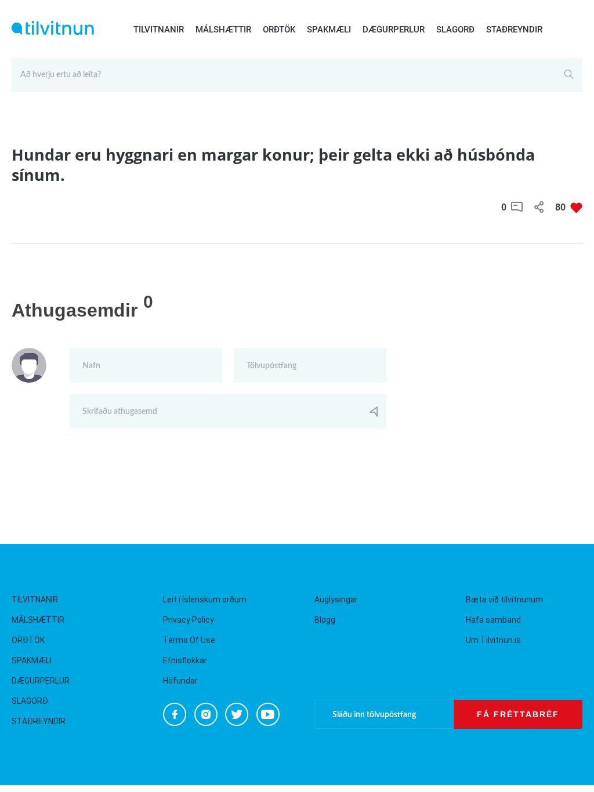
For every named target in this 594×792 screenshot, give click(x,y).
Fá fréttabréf (518, 714)
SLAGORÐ (455, 29)
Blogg (324, 619)
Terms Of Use (189, 640)
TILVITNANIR (158, 29)
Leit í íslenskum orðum (205, 599)
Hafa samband (493, 619)
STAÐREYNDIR (514, 29)
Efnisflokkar (185, 660)
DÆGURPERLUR (394, 29)
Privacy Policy (188, 619)
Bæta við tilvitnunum (504, 599)
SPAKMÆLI (329, 29)
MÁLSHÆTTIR (223, 29)
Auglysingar (336, 599)
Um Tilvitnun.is (493, 640)
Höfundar (180, 680)
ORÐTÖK (279, 29)
